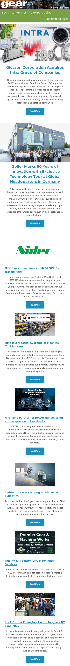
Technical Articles (14, 12)
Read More (35, 111)
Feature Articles (40, 12)
